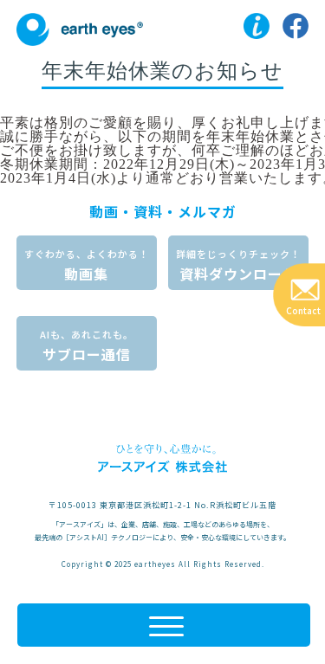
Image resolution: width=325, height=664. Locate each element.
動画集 (86, 265)
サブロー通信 (86, 345)
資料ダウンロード (238, 265)
